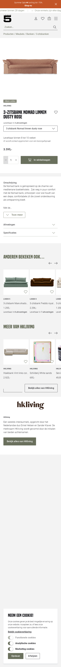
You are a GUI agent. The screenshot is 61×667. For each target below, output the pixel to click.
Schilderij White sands (41, 373)
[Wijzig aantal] (10, 160)
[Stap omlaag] (5, 160)
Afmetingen (9, 224)
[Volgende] (56, 263)
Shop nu (28, 5)
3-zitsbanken (42, 34)
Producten (8, 34)
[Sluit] (56, 4)
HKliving (7, 369)
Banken (30, 34)
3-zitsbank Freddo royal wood (42, 303)
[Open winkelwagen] (49, 18)
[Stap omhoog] (16, 160)
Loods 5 (6, 299)
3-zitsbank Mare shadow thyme (16, 303)
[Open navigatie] (56, 18)
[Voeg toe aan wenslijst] (56, 112)
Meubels (20, 34)
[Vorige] (50, 263)
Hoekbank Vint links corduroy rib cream (16, 373)
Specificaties (9, 232)
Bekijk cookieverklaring (19, 631)
